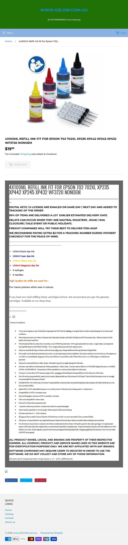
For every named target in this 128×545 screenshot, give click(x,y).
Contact (9, 518)
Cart (123, 33)
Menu (10, 33)
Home (8, 41)
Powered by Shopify (51, 532)
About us (10, 522)
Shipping (25, 154)
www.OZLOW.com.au (64, 10)
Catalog (9, 514)
